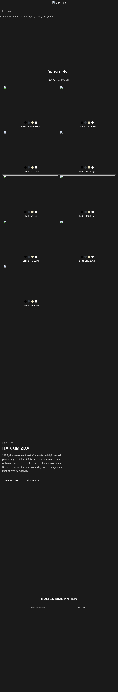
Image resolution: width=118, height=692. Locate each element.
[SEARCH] (114, 11)
